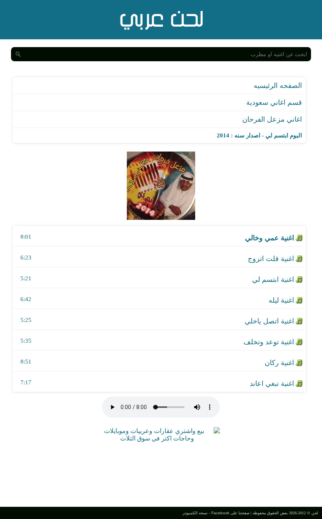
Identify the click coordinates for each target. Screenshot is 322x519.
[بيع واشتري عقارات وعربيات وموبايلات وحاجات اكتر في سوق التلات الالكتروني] (157, 438)
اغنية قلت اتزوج (271, 259)
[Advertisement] (161, 473)
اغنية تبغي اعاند (272, 383)
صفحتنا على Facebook (230, 513)
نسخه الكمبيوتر (195, 513)
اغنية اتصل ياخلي (269, 321)
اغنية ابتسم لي (273, 279)
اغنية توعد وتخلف (268, 342)
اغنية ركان (279, 363)
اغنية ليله (281, 300)
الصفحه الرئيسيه (278, 86)
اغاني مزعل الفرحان (272, 119)
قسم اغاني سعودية (274, 102)
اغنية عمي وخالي (269, 238)
